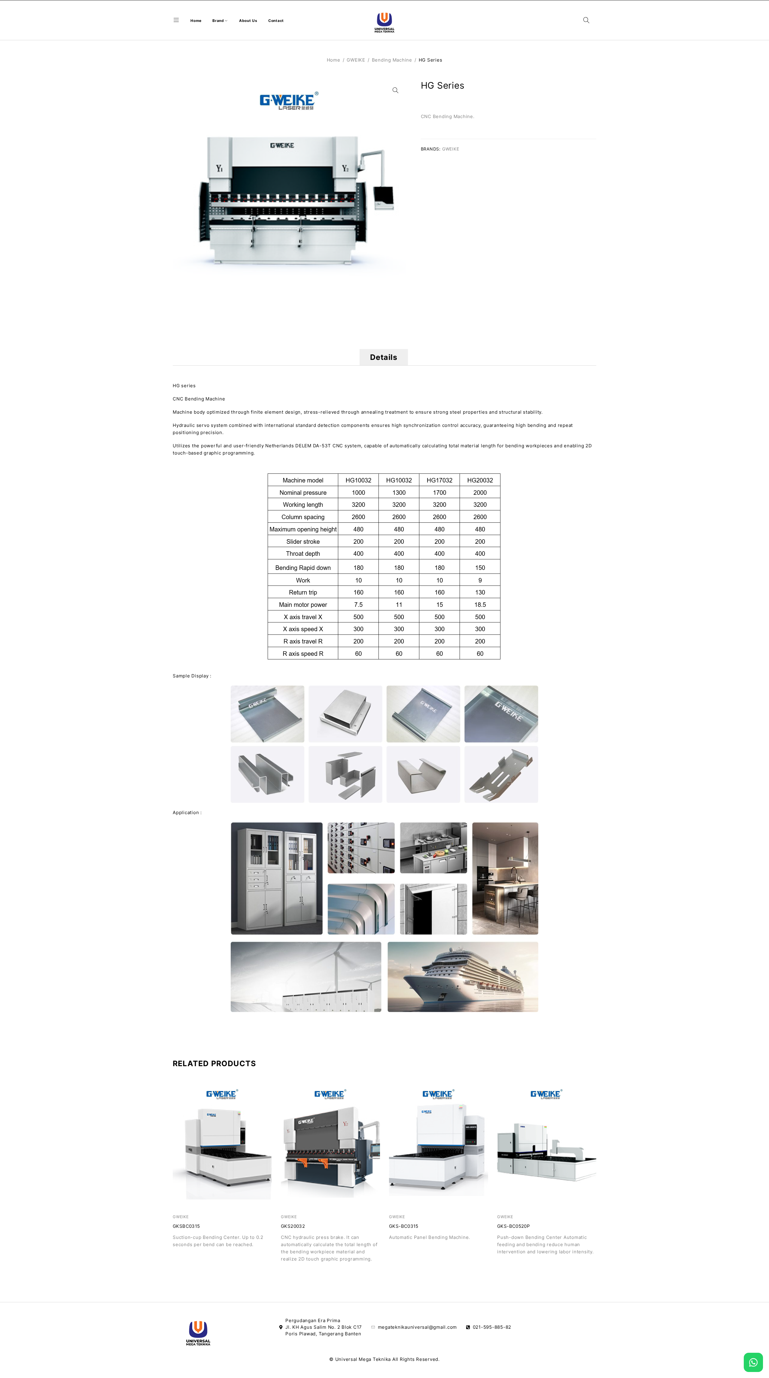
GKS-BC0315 (403, 1226)
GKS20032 (293, 1226)
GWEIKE (356, 60)
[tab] (384, 357)
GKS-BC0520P (513, 1226)
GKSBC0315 (186, 1226)
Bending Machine (392, 60)
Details (383, 357)
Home (333, 60)
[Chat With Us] (753, 1362)
